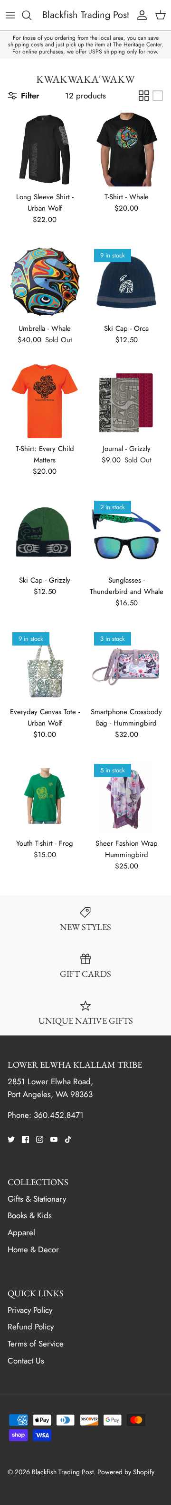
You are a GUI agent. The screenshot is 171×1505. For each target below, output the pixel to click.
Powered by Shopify (125, 1472)
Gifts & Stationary (37, 1198)
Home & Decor (33, 1249)
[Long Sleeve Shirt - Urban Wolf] (45, 149)
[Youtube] (53, 1139)
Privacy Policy (30, 1310)
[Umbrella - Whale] (45, 281)
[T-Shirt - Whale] (126, 149)
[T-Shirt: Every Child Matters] (45, 401)
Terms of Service (36, 1343)
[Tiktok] (68, 1139)
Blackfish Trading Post (63, 1472)
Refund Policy (31, 1326)
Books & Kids (30, 1215)
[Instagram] (39, 1139)
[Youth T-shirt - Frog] (45, 796)
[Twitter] (11, 1139)
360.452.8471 (59, 1115)
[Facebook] (25, 1139)
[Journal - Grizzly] (126, 401)
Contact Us (26, 1360)
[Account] (139, 15)
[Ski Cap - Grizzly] (45, 533)
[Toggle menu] (10, 15)
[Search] (31, 15)
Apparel (21, 1232)
